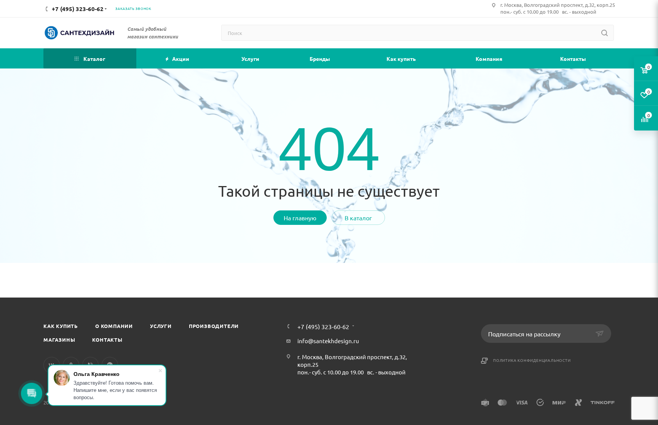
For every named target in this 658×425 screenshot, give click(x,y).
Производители (214, 326)
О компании (114, 326)
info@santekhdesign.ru (328, 340)
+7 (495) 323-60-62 (323, 326)
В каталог (358, 217)
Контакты (107, 339)
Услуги (161, 326)
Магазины (59, 339)
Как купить (60, 326)
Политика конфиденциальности (532, 360)
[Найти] (604, 33)
